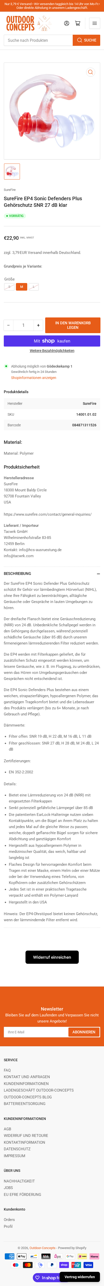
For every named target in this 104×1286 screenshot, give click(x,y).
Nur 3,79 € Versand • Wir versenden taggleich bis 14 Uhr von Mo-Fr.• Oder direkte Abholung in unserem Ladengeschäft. (52, 6)
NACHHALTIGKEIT (19, 1181)
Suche (90, 40)
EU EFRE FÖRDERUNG (22, 1194)
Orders (9, 1219)
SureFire (10, 190)
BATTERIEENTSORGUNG (24, 1103)
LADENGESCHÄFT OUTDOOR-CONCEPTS (39, 1090)
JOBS (8, 1187)
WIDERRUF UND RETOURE (26, 1135)
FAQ (7, 1070)
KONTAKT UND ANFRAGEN (27, 1077)
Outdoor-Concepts (43, 1248)
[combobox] (52, 40)
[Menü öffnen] (94, 23)
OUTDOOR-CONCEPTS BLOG (28, 1097)
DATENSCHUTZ (17, 1149)
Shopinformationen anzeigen (33, 378)
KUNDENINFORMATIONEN (26, 1083)
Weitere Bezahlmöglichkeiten (52, 351)
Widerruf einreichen (52, 957)
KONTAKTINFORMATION (24, 1142)
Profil (8, 1226)
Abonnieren (83, 1032)
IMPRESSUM (14, 1156)
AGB (7, 1129)
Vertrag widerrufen (80, 1277)
